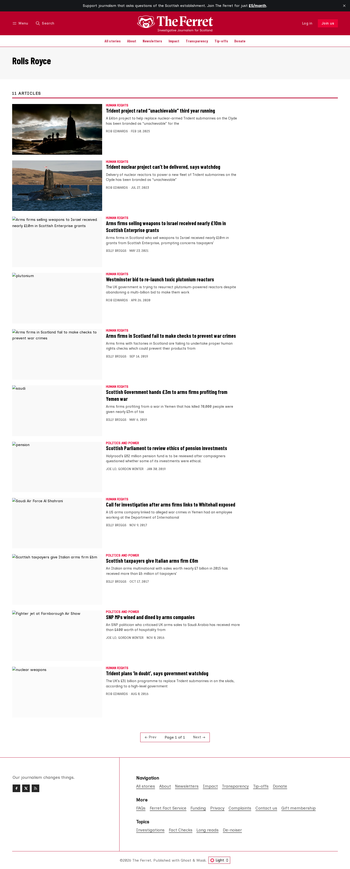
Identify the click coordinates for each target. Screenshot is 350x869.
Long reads (207, 829)
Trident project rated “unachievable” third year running (160, 110)
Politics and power (122, 443)
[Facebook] (16, 788)
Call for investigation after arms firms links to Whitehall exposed (170, 504)
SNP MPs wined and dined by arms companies (150, 617)
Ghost (186, 860)
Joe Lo (111, 469)
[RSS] (35, 788)
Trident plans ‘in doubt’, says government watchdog (157, 673)
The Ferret (141, 860)
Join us (328, 23)
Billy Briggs (116, 251)
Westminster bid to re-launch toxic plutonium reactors (160, 279)
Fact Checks (180, 829)
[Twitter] (26, 788)
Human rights (117, 105)
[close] (344, 6)
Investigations (150, 829)
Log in (307, 23)
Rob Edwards (117, 131)
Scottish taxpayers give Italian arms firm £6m (152, 560)
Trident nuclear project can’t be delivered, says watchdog (163, 167)
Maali (200, 860)
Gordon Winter (131, 469)
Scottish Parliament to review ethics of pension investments (166, 448)
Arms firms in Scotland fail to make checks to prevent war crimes (171, 336)
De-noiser (232, 829)
